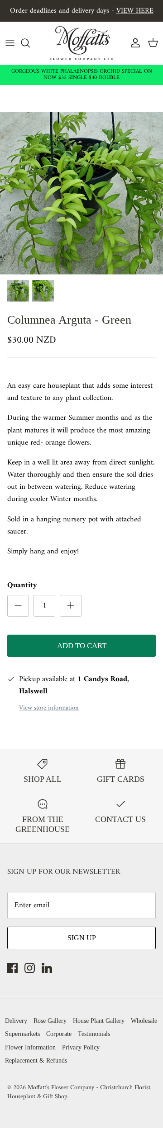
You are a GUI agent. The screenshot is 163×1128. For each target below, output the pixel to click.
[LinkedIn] (47, 968)
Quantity (22, 585)
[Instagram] (29, 968)
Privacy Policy (81, 1047)
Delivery (16, 1020)
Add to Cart (81, 645)
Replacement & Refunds (36, 1060)
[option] (81, 193)
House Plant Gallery (99, 1020)
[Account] (133, 43)
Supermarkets (22, 1034)
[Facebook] (12, 968)
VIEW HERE (134, 11)
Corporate (59, 1034)
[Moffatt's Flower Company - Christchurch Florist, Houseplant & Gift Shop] (81, 43)
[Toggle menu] (10, 43)
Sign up (81, 938)
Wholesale (144, 1020)
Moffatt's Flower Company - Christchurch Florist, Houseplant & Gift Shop (79, 1092)
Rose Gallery (50, 1020)
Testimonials (94, 1034)
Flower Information (30, 1047)
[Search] (30, 43)
